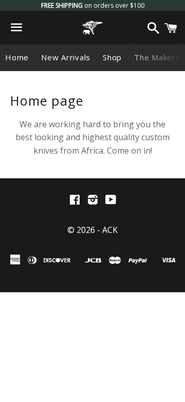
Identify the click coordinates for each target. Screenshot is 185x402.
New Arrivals (65, 57)
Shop (112, 57)
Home (17, 57)
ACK (110, 230)
